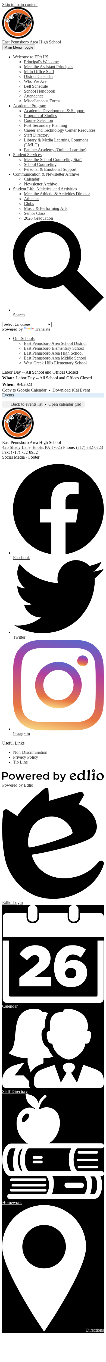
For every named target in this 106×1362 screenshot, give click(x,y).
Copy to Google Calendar (24, 390)
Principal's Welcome (41, 61)
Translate (42, 329)
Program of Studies (40, 115)
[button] (30, 57)
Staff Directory (36, 135)
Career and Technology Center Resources (59, 130)
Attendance (33, 96)
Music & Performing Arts (45, 208)
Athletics (31, 198)
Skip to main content (20, 4)
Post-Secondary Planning (45, 125)
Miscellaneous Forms (42, 101)
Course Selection (38, 120)
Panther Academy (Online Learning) (55, 149)
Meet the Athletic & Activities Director (57, 193)
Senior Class (34, 213)
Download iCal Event (71, 390)
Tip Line (20, 762)
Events (8, 395)
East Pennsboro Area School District (55, 343)
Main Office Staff (39, 71)
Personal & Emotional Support (50, 169)
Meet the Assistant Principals (48, 66)
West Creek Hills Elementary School (55, 363)
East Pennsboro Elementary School (54, 348)
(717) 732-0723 (89, 447)
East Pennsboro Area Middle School (55, 358)
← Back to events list (24, 404)
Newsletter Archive (40, 184)
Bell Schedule (36, 86)
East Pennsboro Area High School (53, 353)
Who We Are (35, 81)
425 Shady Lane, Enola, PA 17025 (32, 447)
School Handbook (39, 91)
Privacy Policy (25, 757)
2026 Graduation (38, 218)
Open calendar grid (64, 404)
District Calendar (38, 76)
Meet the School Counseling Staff (53, 159)
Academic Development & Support (54, 110)
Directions (95, 1330)
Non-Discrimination (30, 752)
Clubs (29, 203)
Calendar (31, 179)
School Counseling (40, 164)
